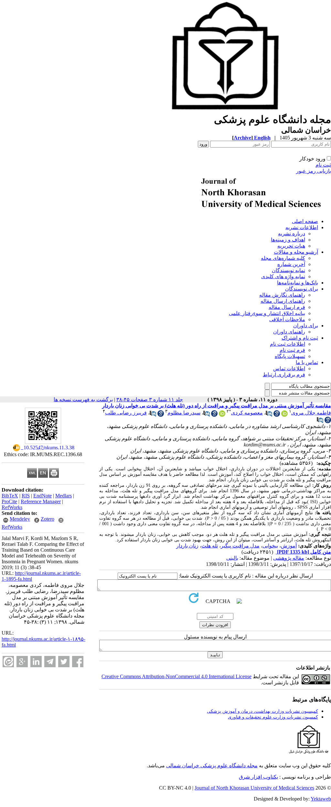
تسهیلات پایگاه (290, 356)
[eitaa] (8, 661)
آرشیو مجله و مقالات (296, 252)
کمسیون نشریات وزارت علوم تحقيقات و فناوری (273, 717)
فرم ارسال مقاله (287, 307)
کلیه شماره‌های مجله (283, 258)
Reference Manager (41, 501)
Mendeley (20, 519)
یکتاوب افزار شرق (258, 777)
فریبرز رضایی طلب (126, 412)
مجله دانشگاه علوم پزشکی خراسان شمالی (212, 765)
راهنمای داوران (289, 331)
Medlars (63, 495)
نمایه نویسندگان (288, 270)
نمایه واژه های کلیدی (283, 276)
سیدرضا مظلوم (183, 412)
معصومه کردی (247, 412)
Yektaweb (321, 799)
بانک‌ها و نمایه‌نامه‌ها (297, 282)
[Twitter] (63, 661)
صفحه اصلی (305, 221)
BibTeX (10, 495)
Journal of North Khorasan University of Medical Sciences (254, 788)
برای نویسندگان (301, 288)
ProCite (9, 501)
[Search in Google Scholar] (276, 415)
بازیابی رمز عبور (313, 171)
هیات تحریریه (291, 246)
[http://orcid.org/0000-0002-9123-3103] (222, 415)
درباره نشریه (291, 233)
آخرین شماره (291, 264)
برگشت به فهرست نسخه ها (83, 399)
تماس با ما (307, 362)
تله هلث (209, 545)
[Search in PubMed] (269, 415)
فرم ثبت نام (292, 350)
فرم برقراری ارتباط (284, 374)
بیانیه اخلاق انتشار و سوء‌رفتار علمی (267, 313)
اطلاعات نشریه (301, 227)
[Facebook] (77, 661)
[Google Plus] (22, 661)
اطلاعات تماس (289, 368)
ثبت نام (323, 165)
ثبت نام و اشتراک (300, 338)
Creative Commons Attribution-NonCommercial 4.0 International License (176, 676)
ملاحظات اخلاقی (287, 319)
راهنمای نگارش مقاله (282, 295)
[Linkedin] (36, 661)
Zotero (47, 519)
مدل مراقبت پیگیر (240, 545)
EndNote (42, 495)
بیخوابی (270, 545)
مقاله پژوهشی (288, 558)
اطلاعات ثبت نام (287, 344)
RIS (26, 495)
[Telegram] (50, 661)
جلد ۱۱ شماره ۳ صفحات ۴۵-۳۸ (149, 399)
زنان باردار (187, 545)
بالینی (232, 558)
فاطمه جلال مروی (311, 412)
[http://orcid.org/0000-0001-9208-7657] (284, 415)
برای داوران (305, 325)
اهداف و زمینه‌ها (288, 239)
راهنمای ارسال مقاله (283, 301)
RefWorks (12, 507)
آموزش (289, 545)
